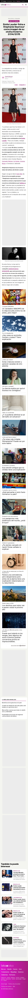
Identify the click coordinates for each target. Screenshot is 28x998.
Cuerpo (15, 969)
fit (1, 980)
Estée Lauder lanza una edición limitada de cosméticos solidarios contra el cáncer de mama (19, 900)
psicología (19, 979)
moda (8, 977)
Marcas (3, 969)
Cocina (23, 1)
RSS (14, 986)
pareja (3, 979)
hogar (24, 979)
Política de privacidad (14, 984)
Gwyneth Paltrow (7, 161)
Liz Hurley (16, 161)
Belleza (18, 1)
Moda (14, 1)
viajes (5, 980)
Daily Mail (19, 174)
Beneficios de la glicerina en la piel (12, 702)
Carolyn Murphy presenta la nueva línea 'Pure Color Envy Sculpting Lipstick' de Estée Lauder (19, 874)
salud (13, 979)
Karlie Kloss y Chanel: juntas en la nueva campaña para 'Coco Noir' (19, 941)
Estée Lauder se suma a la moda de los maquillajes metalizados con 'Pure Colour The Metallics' (19, 914)
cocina (17, 977)
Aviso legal (4, 984)
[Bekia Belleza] (5, 5)
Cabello (9, 969)
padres (22, 977)
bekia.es (3, 977)
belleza (22, 183)
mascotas (8, 979)
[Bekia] (3, 1)
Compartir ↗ (22, 84)
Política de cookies (6, 986)
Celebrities (4, 975)
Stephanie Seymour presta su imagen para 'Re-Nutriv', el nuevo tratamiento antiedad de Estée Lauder (19, 927)
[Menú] (26, 5)
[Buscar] (23, 5)
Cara (14, 924)
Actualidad (9, 1)
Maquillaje (17, 18)
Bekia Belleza (11, 18)
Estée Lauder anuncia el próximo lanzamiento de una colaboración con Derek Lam (19, 887)
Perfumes (16, 937)
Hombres (21, 972)
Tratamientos (17, 897)
